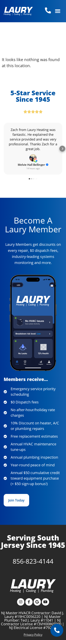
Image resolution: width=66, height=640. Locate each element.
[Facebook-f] (29, 602)
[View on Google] (33, 158)
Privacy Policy (33, 635)
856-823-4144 (33, 561)
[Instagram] (20, 602)
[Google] (37, 602)
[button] (57, 11)
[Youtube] (45, 602)
